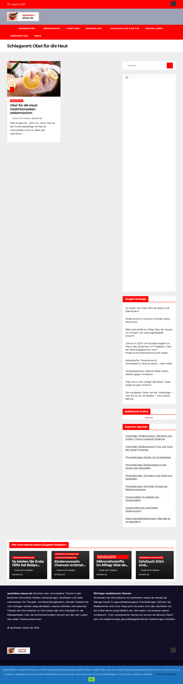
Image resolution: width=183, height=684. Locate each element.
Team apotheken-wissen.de (27, 118)
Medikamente (51, 28)
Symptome (72, 28)
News (38, 36)
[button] (175, 32)
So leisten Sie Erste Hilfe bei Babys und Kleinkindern (28, 565)
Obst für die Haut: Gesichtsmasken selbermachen (24, 109)
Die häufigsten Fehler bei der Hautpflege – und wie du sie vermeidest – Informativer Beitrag (149, 395)
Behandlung (94, 28)
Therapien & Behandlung (23, 557)
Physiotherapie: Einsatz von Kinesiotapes (148, 457)
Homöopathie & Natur (124, 28)
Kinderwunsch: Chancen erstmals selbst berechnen (69, 565)
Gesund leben (154, 28)
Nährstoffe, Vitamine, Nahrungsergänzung (106, 556)
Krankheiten (27, 28)
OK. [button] (91, 679)
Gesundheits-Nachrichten (66, 554)
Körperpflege (19, 36)
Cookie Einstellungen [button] (166, 674)
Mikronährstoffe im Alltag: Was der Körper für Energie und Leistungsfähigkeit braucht (149, 332)
